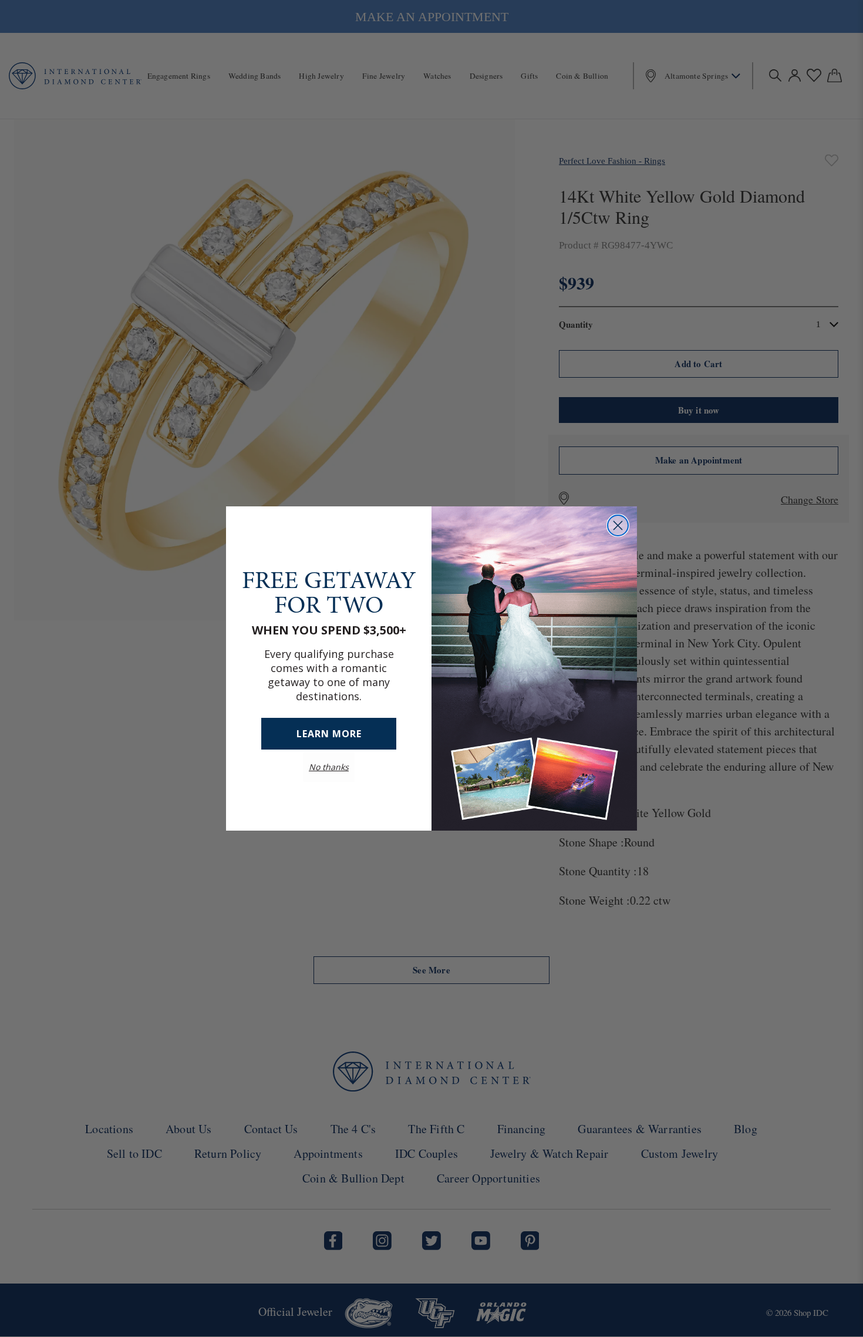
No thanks (329, 766)
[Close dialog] (618, 525)
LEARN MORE (329, 733)
